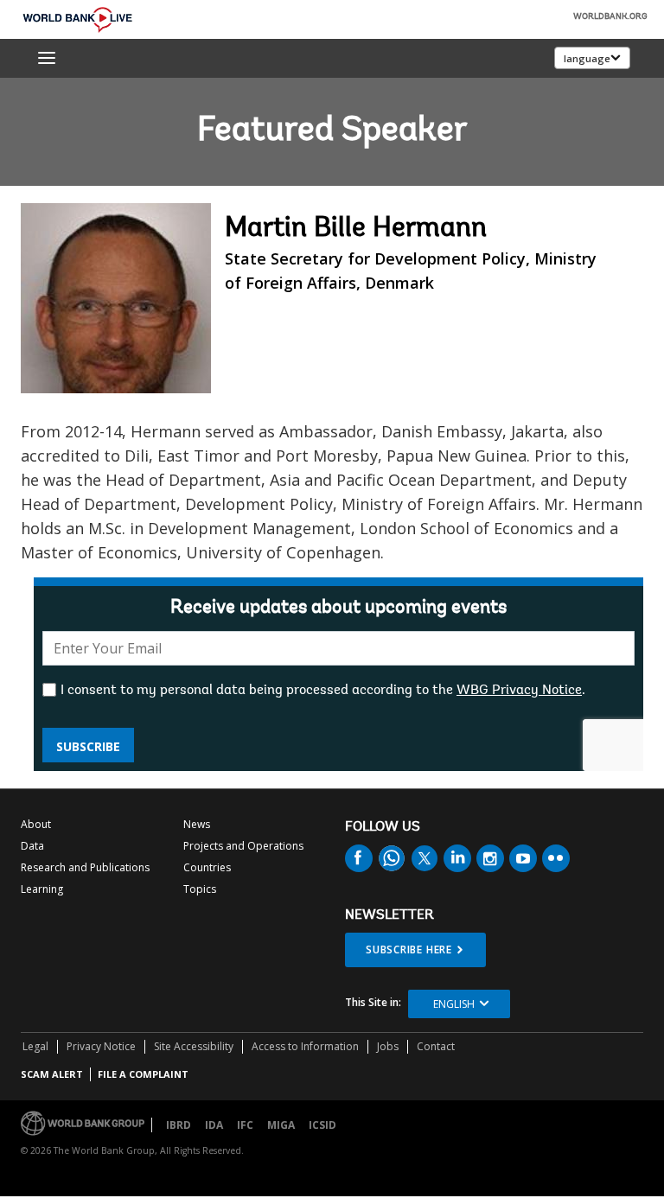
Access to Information (305, 1046)
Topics (199, 889)
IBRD (178, 1125)
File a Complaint (143, 1073)
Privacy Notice (101, 1046)
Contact (436, 1046)
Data (32, 845)
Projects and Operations (243, 845)
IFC (245, 1125)
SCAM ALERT (52, 1073)
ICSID (322, 1125)
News (196, 824)
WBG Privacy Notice (519, 691)
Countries (207, 867)
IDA (214, 1125)
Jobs (388, 1046)
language (587, 58)
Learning (42, 889)
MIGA (281, 1125)
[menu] (47, 58)
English (454, 1004)
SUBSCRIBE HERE (409, 949)
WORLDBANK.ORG (610, 17)
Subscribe (88, 746)
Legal (35, 1046)
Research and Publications (85, 867)
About (36, 824)
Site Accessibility (193, 1046)
